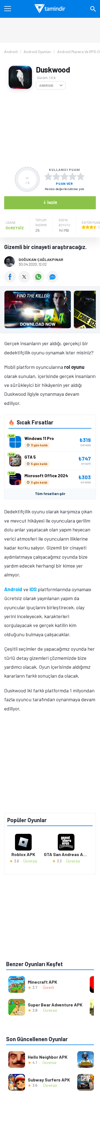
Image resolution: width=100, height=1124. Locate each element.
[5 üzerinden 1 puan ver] (48, 176)
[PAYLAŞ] (11, 281)
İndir (50, 202)
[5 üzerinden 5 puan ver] (80, 176)
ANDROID (46, 85)
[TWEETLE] (25, 281)
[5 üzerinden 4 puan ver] (72, 176)
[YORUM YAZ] (53, 281)
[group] (50, 311)
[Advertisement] (50, 128)
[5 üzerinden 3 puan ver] (64, 176)
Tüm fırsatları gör (50, 493)
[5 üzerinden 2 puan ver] (56, 176)
